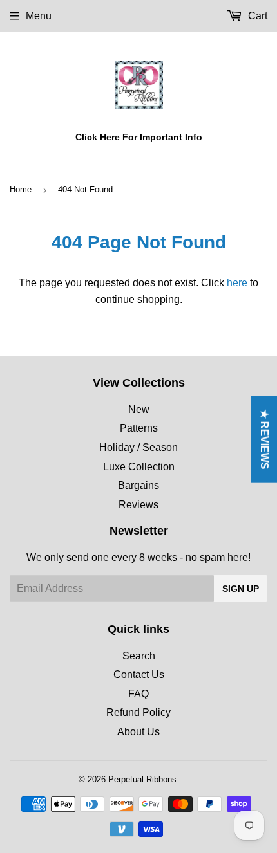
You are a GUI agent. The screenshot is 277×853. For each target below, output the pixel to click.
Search (138, 655)
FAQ (138, 693)
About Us (138, 731)
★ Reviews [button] (264, 440)
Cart (256, 15)
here (237, 282)
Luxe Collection (139, 466)
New (138, 409)
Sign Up (240, 588)
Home (21, 189)
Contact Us (138, 674)
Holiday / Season (138, 447)
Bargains (138, 485)
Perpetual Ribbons (142, 779)
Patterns (139, 428)
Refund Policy (138, 712)
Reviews (138, 504)
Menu (39, 15)
